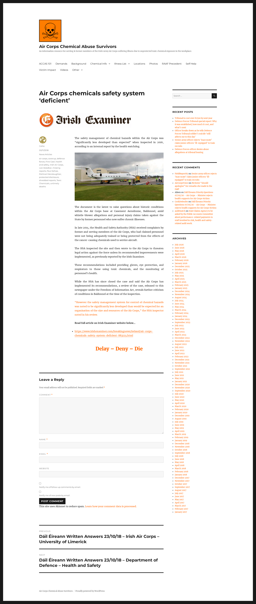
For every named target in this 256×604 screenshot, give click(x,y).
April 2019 (179, 431)
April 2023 (179, 331)
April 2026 (180, 254)
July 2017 (179, 493)
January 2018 (181, 474)
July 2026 (179, 244)
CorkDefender (181, 201)
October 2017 (181, 484)
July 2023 (179, 325)
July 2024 (179, 300)
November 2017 (182, 481)
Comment (46, 395)
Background (78, 63)
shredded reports (47, 180)
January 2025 (181, 288)
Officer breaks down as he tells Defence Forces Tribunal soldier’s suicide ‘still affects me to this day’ (193, 133)
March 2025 (180, 282)
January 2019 (181, 440)
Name (43, 439)
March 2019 (180, 434)
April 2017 (179, 502)
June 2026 (179, 248)
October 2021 (181, 366)
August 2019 (181, 419)
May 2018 (179, 462)
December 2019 (182, 415)
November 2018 (182, 446)
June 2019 (179, 425)
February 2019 (181, 437)
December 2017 (182, 478)
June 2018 (179, 459)
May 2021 (179, 378)
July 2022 (179, 347)
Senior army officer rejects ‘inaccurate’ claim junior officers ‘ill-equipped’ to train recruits (195, 143)
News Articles (45, 154)
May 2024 (179, 307)
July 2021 (179, 372)
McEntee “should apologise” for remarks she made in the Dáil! (193, 186)
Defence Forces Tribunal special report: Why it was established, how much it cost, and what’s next (196, 124)
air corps (43, 158)
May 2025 (179, 276)
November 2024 (182, 294)
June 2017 (179, 496)
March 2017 (180, 506)
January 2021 (181, 381)
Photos (153, 63)
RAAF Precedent (172, 63)
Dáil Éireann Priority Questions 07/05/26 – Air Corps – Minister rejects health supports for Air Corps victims (194, 195)
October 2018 (181, 450)
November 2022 (182, 341)
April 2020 (180, 403)
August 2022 (181, 344)
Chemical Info (98, 63)
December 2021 (182, 359)
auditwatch (180, 211)
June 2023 (179, 328)
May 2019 (179, 428)
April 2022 (180, 353)
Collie (42, 146)
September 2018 (182, 453)
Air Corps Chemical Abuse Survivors (77, 46)
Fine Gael (50, 161)
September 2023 (182, 322)
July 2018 (179, 456)
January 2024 (181, 316)
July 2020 (179, 394)
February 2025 (181, 285)
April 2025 (180, 279)
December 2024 (182, 291)
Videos (64, 70)
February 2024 (181, 313)
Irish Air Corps (56, 165)
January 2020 (181, 412)
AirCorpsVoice (181, 183)
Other (75, 70)
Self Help (191, 63)
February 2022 (181, 356)
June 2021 (179, 375)
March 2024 (180, 310)
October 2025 (181, 269)
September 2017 (182, 487)
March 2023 (180, 335)
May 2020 (179, 400)
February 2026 (182, 260)
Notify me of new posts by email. (54, 495)
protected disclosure (49, 177)
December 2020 (182, 384)
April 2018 (179, 465)
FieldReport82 (181, 173)
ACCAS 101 (45, 63)
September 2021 (182, 369)
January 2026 (181, 263)
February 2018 (181, 471)
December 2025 (182, 266)
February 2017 (181, 509)
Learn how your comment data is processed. (111, 506)
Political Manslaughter (50, 174)
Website (44, 468)
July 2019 (179, 422)
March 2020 (180, 406)
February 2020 (181, 409)
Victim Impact (47, 70)
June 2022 (179, 350)
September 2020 (182, 391)
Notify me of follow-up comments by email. (60, 487)
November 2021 (182, 363)
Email (43, 454)
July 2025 (179, 272)
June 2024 (179, 304)
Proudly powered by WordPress (90, 591)
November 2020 (182, 387)
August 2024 (181, 297)
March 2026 (180, 257)
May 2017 (179, 499)
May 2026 (179, 251)
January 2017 (181, 512)
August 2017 (180, 490)
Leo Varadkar (45, 168)
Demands (61, 63)
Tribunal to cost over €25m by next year (193, 118)
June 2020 (179, 397)
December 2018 (182, 443)
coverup (52, 158)
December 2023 (182, 319)
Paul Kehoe (52, 171)
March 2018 (180, 468)
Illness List (120, 63)
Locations (139, 63)
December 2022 (182, 338)
